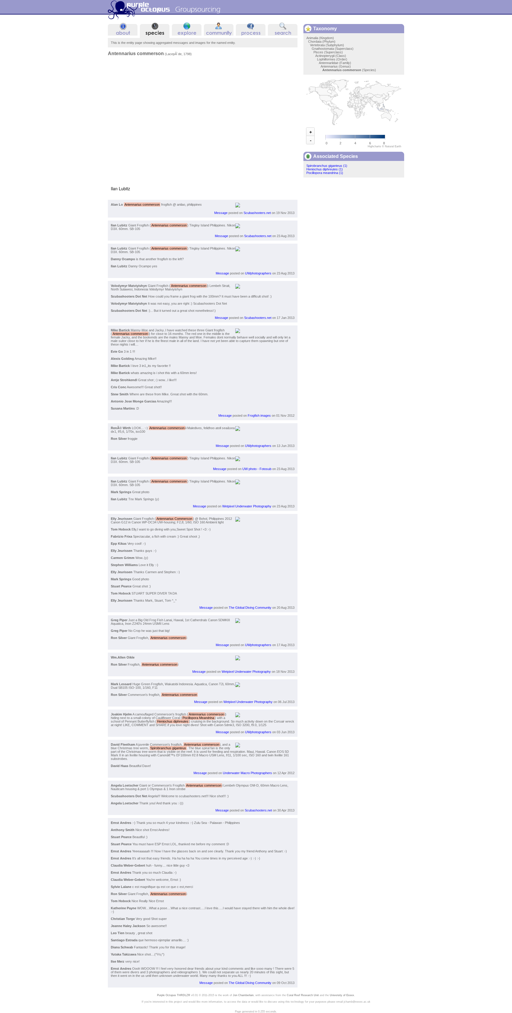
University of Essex (342, 995)
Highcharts (374, 146)
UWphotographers (258, 273)
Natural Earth (393, 146)
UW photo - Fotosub (256, 469)
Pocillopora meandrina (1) (324, 173)
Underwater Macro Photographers (247, 773)
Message (221, 213)
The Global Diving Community (250, 607)
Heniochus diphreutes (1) (324, 169)
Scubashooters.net (257, 213)
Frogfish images (259, 415)
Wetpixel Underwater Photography (246, 506)
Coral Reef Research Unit (303, 995)
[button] (292, 65)
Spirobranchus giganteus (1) (326, 165)
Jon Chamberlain (243, 995)
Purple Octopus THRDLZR (173, 995)
